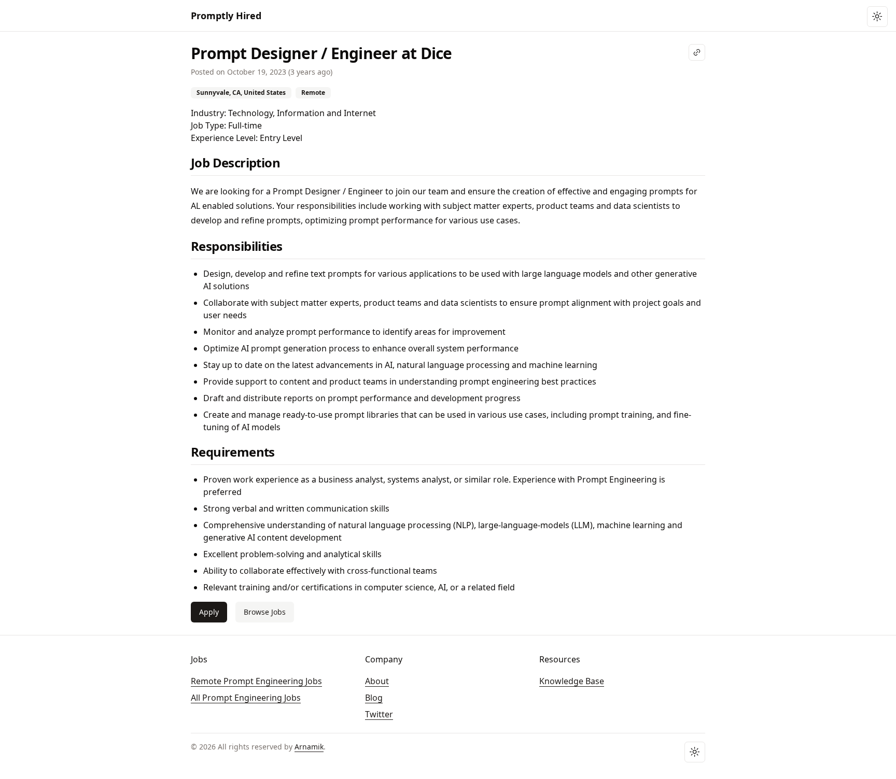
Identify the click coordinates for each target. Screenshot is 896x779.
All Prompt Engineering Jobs (246, 697)
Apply (209, 612)
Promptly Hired (226, 15)
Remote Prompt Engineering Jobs (256, 681)
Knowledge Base (571, 681)
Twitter (379, 714)
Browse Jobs (265, 612)
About (377, 681)
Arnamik (309, 747)
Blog (374, 697)
